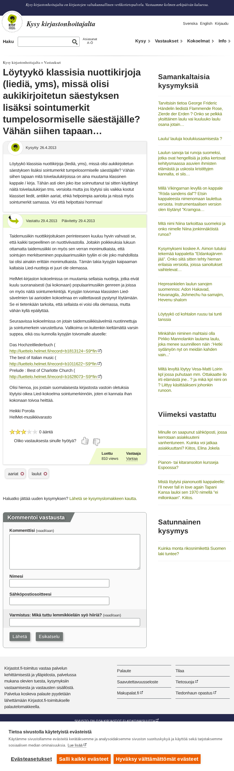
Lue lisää (75, 745)
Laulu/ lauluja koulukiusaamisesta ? (190, 138)
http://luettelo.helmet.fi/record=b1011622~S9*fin (52, 363)
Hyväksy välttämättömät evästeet (157, 759)
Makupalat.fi (128, 692)
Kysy (140, 40)
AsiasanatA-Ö (90, 40)
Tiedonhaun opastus (193, 692)
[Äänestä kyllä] (85, 440)
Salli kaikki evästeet (83, 759)
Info (222, 40)
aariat (13, 473)
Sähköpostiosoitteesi (30, 594)
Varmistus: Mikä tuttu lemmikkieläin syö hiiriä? (55, 614)
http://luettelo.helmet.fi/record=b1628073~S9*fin (53, 376)
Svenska (190, 23)
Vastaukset (166, 40)
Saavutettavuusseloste (137, 681)
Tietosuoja (184, 681)
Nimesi (16, 576)
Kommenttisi (22, 530)
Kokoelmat (198, 40)
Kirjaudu (221, 23)
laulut (36, 473)
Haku (8, 41)
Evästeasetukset (31, 759)
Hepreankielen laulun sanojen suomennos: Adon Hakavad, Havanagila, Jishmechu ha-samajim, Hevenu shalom (191, 291)
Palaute (124, 670)
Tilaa (179, 670)
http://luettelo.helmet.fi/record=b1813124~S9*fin (53, 350)
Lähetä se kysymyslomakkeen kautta (102, 498)
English (206, 23)
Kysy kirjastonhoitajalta (21, 62)
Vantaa (132, 458)
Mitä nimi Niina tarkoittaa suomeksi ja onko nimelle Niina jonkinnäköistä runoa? (191, 228)
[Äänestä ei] (96, 442)
